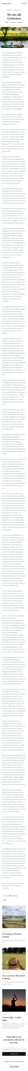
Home (7, 22)
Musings (10, 10)
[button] (23, 3)
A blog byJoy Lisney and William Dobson (14, 1061)
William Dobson (13, 896)
